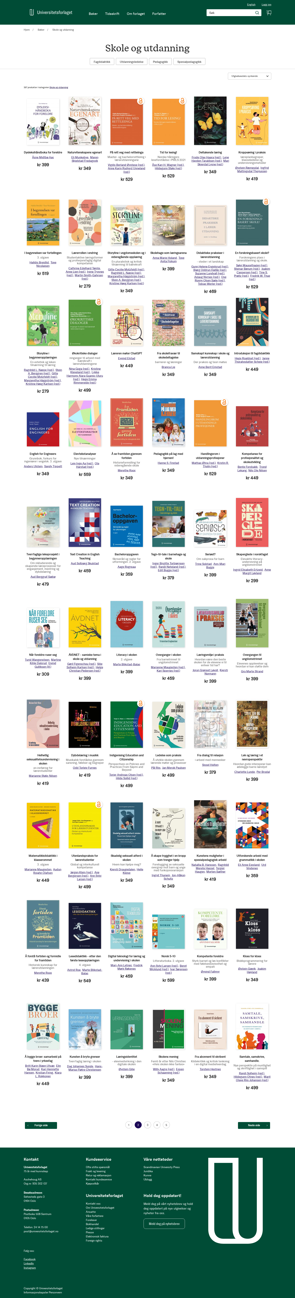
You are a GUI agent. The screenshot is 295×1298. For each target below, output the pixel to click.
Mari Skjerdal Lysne (213, 162)
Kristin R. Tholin (216, 464)
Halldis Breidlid (39, 262)
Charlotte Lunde (244, 772)
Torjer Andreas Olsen (126, 774)
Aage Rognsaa (127, 566)
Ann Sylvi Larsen (89, 877)
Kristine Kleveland (85, 370)
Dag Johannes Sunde (80, 1066)
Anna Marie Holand (165, 257)
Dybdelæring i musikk (85, 755)
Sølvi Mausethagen (251, 265)
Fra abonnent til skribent (210, 1056)
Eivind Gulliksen (45, 664)
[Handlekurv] (268, 12)
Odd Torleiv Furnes (85, 767)
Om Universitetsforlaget (100, 1207)
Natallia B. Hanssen (204, 864)
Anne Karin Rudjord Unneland (126, 170)
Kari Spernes (168, 670)
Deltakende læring (210, 152)
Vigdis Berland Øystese (126, 165)
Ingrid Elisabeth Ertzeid (248, 569)
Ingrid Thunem (161, 875)
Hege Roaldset (248, 358)
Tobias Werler (210, 284)
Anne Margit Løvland (257, 571)
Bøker (41, 29)
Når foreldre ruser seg (43, 654)
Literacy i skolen (126, 654)
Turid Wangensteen (37, 659)
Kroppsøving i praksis (252, 152)
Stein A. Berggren (126, 280)
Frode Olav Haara (206, 157)
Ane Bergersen (83, 874)
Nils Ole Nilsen (257, 470)
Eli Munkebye (79, 157)
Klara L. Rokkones (48, 1074)
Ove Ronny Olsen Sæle (210, 278)
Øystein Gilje (127, 1069)
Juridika (148, 1171)
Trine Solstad (203, 564)
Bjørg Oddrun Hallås (209, 270)
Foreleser (91, 1220)
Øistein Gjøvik (247, 968)
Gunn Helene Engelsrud (209, 266)
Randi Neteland (172, 566)
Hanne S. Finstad (168, 463)
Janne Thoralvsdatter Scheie (252, 360)
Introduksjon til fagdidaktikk (252, 353)
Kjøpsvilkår (92, 1183)
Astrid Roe (74, 970)
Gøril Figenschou (81, 664)
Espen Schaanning (171, 1070)
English (251, 4)
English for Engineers (43, 453)
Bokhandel (92, 1224)
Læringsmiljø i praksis (210, 654)
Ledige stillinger (95, 1228)
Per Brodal (263, 772)
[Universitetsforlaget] (51, 12)
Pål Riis (155, 767)
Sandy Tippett (53, 466)
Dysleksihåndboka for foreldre (43, 152)
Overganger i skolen (168, 654)
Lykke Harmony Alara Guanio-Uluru (85, 375)
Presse (90, 1232)
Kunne (147, 1175)
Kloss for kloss (252, 956)
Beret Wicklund (168, 967)
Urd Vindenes (256, 866)
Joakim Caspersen (253, 270)
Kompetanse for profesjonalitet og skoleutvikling (252, 458)
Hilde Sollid (126, 778)
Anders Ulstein (33, 466)
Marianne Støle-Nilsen (43, 775)
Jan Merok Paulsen (174, 767)
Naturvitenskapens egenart (85, 152)
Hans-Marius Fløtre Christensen (85, 1068)
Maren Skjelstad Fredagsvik (85, 159)
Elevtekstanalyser (85, 453)
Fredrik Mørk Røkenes (130, 967)
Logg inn (266, 4)
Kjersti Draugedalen (122, 869)
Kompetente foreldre (210, 956)
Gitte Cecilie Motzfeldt (126, 269)
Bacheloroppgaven (126, 554)
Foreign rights (94, 1240)
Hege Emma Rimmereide (85, 380)
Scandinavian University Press (162, 1167)
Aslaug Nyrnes (207, 277)
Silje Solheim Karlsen (84, 665)
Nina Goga (79, 368)
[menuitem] (93, 13)
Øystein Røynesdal (247, 167)
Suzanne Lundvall (209, 273)
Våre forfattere (94, 1216)
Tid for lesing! (168, 152)
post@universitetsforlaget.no (41, 1231)
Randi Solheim (251, 1073)
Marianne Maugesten (168, 667)
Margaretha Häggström (126, 276)
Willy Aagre (163, 1069)
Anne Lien (75, 271)
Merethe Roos (127, 470)
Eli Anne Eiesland (249, 864)
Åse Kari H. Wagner (168, 165)
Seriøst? (210, 554)
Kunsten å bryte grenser (85, 1056)
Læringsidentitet (126, 1056)
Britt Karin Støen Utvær (39, 1065)
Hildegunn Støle (168, 168)
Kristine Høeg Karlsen (126, 283)
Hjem (27, 29)
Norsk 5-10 (168, 956)
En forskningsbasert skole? (252, 253)
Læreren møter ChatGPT (126, 353)
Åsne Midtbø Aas (43, 157)
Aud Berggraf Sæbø (43, 576)
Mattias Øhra (204, 463)
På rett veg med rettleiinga (126, 152)
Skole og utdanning (59, 87)
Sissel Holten (210, 765)
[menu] (127, 13)
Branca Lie (168, 367)
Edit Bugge (168, 570)
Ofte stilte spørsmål (98, 1167)
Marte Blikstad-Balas (126, 664)
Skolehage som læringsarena (168, 253)
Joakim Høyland (256, 970)
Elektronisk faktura (97, 1236)
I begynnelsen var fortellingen (42, 253)
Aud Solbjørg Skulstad (85, 563)
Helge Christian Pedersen (86, 669)
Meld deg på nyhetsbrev (164, 1224)
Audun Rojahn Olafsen (47, 871)
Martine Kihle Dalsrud (45, 661)
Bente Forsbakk (248, 466)
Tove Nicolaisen (46, 264)
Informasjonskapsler (36, 1292)
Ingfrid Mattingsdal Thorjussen (253, 169)
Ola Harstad (87, 465)
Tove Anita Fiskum (172, 259)
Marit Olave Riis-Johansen (253, 1078)
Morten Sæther (216, 871)
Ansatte (91, 1211)
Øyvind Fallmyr (210, 971)
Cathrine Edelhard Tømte (84, 268)
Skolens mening (168, 1056)
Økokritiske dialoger (85, 353)
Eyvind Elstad (126, 358)
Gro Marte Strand (252, 671)
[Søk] (257, 12)
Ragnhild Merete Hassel (212, 866)
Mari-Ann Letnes (121, 965)
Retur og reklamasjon (98, 1175)
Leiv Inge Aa (82, 463)
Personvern (55, 1292)
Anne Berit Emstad (210, 367)
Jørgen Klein (81, 872)
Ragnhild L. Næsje (126, 273)
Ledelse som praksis (168, 755)
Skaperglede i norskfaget (252, 554)
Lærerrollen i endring (85, 253)
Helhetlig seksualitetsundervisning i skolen (43, 759)
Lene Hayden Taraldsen (210, 159)
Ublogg (148, 1179)
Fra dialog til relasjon (210, 755)
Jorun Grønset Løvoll (205, 670)
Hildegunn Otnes (248, 1076)
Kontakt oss (93, 1203)
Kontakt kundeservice (99, 1179)
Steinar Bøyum (247, 268)
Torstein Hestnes (210, 1069)
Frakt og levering (96, 1171)
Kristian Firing (44, 1072)
